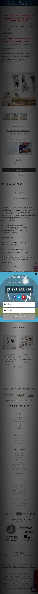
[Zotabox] (36, 320)
